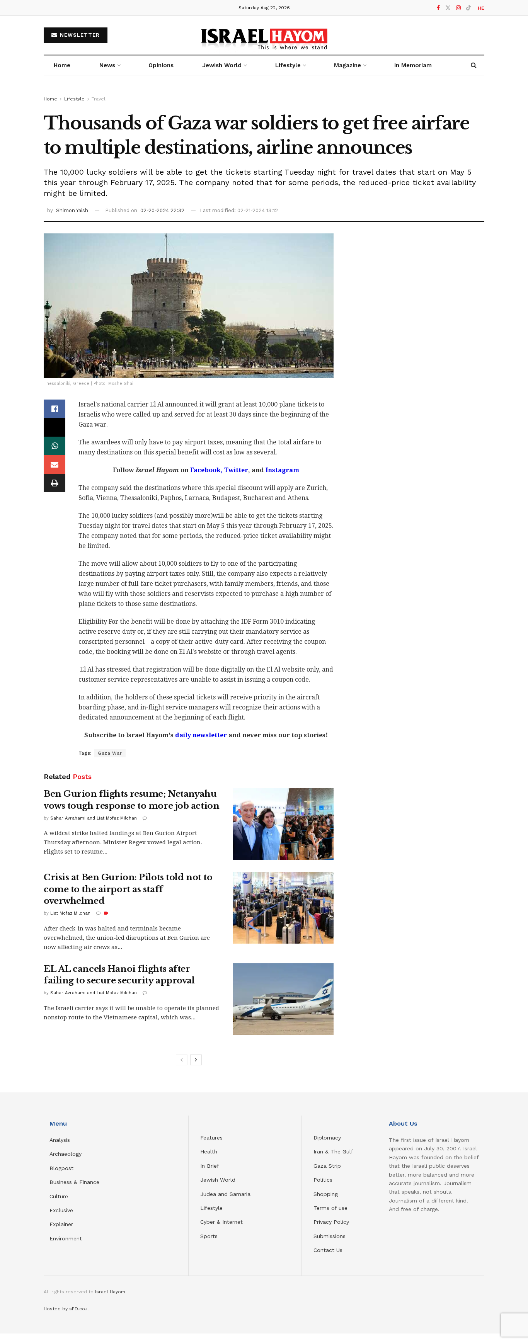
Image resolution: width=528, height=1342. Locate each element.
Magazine (347, 65)
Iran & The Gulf (333, 1151)
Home (62, 65)
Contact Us (327, 1250)
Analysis (60, 1140)
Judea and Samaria (225, 1194)
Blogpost (61, 1168)
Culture (58, 1196)
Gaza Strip (327, 1166)
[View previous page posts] (181, 1060)
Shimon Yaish (72, 210)
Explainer (61, 1224)
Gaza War (110, 753)
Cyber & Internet (221, 1222)
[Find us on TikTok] (468, 8)
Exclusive (61, 1210)
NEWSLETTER (79, 35)
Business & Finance (74, 1182)
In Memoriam (413, 65)
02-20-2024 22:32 (162, 210)
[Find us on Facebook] (438, 8)
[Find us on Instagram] (458, 8)
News (107, 65)
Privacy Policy (331, 1222)
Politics (322, 1180)
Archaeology (65, 1154)
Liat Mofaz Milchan (70, 913)
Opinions (161, 65)
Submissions (329, 1236)
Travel (99, 99)
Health (208, 1151)
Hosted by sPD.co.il (66, 1308)
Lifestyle (74, 99)
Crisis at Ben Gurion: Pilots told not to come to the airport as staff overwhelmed (128, 889)
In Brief (209, 1166)
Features (211, 1137)
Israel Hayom (110, 1291)
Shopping (325, 1194)
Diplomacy (328, 1137)
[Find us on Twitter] (448, 8)
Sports (209, 1236)
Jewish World (217, 1180)
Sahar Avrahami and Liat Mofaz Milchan (93, 818)
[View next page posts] (196, 1060)
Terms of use (330, 1208)
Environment (65, 1238)
